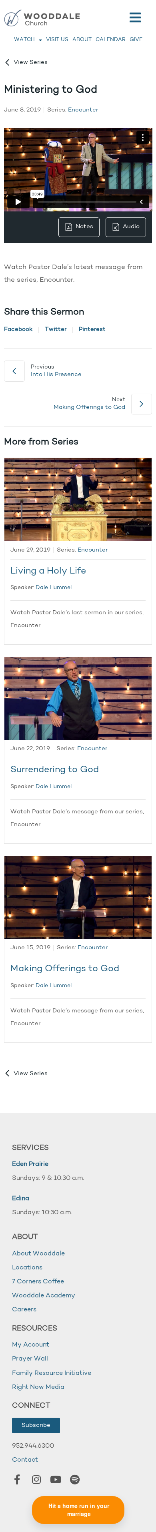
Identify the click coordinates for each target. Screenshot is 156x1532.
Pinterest (92, 330)
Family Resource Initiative (51, 1373)
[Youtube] (56, 1479)
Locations (27, 1268)
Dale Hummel (54, 587)
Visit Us (57, 39)
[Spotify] (75, 1479)
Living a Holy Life (48, 571)
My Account (30, 1345)
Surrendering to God (54, 770)
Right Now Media (38, 1387)
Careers (24, 1310)
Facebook (18, 330)
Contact (25, 1460)
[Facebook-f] (17, 1479)
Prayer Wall (30, 1359)
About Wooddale (38, 1254)
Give (136, 39)
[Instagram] (36, 1479)
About (82, 39)
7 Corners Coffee (38, 1282)
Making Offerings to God (64, 969)
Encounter (83, 110)
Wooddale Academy (43, 1296)
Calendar (111, 39)
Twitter (55, 330)
